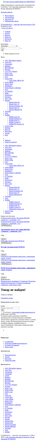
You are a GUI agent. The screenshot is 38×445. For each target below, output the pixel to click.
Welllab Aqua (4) (14, 117)
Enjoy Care (8, 73)
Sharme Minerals (10, 426)
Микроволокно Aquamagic (10, 281)
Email (3, 306)
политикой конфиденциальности (23, 312)
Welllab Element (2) (15, 119)
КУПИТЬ (6, 225)
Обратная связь (10, 360)
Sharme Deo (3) (14, 104)
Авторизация (9, 17)
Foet (6, 77)
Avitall (7, 375)
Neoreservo (8, 95)
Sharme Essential (10, 425)
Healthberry (8, 86)
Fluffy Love (9, 392)
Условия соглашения (23, 283)
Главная (7, 31)
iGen (6, 89)
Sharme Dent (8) (14, 102)
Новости (8, 37)
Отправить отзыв (7, 298)
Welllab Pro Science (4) (16, 124)
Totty (6, 113)
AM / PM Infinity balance (13, 60)
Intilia (7, 93)
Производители (10, 355)
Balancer (8, 66)
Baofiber (7, 379)
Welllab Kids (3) (14, 120)
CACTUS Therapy (11, 71)
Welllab (7, 115)
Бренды (7, 35)
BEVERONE (9, 68)
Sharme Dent (9, 421)
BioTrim (7, 69)
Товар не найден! (11, 142)
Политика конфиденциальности (16, 343)
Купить (4, 239)
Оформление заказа (11, 21)
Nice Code (8, 99)
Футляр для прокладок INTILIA (13, 247)
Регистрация (9, 15)
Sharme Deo (9, 423)
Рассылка (8, 358)
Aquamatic (8, 374)
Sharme (7, 100)
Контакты (8, 39)
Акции (7, 33)
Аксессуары (9, 126)
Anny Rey (8, 62)
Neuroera (8, 97)
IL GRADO (9, 91)
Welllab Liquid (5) (15, 122)
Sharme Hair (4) (14, 108)
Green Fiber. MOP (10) (16, 80)
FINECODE (9, 75)
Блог (6, 135)
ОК (2, 310)
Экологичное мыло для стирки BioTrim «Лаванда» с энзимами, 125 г (15, 230)
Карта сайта (17, 285)
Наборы (7, 128)
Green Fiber (9, 79)
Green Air (8, 395)
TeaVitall (8, 111)
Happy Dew (9, 84)
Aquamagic (8, 64)
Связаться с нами (7, 285)
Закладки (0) (9, 19)
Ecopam (7, 386)
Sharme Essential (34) (16, 106)
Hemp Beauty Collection (13, 88)
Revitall (7, 417)
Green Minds (9, 82)
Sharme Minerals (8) (15, 109)
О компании (24, 281)
